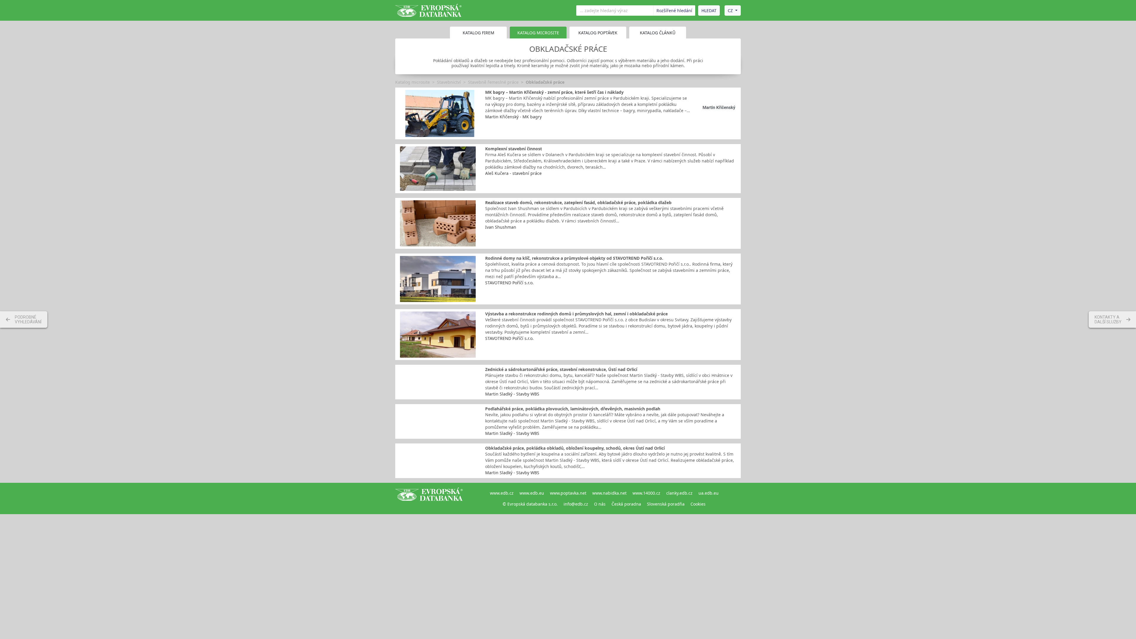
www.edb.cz (502, 493)
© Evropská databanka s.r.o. (530, 504)
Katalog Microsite (538, 33)
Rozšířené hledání (674, 10)
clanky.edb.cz (679, 493)
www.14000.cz (646, 493)
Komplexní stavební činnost (513, 148)
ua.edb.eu (708, 493)
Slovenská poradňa (666, 504)
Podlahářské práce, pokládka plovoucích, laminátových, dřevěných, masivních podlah (572, 409)
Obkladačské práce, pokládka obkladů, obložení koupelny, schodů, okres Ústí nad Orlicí (575, 448)
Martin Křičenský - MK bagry (513, 117)
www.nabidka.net (609, 493)
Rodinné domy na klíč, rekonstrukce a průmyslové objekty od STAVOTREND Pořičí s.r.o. (574, 258)
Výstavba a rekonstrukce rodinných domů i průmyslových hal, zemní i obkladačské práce (576, 314)
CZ (730, 10)
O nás (600, 504)
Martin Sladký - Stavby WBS (512, 394)
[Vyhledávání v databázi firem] (429, 498)
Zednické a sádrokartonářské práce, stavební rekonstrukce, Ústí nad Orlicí (561, 369)
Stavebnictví (449, 82)
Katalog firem (478, 33)
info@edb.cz (576, 504)
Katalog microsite (412, 82)
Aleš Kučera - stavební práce (513, 173)
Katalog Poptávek (597, 33)
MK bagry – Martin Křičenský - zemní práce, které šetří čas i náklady (554, 92)
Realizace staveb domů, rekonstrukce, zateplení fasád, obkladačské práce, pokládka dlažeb (578, 202)
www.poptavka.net (568, 493)
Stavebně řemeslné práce (493, 82)
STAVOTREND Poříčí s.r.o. (509, 282)
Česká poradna (626, 504)
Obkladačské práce (545, 82)
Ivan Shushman (500, 227)
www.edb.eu (531, 493)
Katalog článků (657, 33)
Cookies (698, 504)
